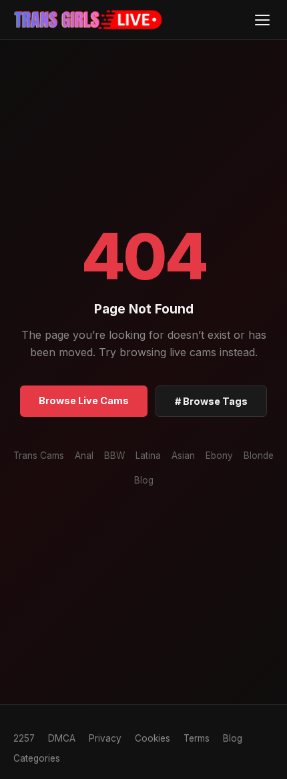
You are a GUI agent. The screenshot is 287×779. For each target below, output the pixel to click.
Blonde (259, 455)
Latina (148, 455)
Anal (84, 455)
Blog (144, 480)
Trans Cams (38, 455)
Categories (36, 758)
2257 (24, 738)
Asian (183, 455)
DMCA (61, 738)
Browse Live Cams (84, 400)
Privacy (105, 738)
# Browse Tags (211, 401)
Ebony (219, 455)
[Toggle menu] (262, 19)
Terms (197, 738)
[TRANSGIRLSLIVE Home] (88, 20)
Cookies (152, 738)
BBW (114, 455)
